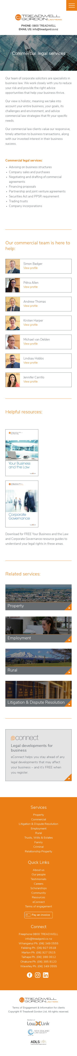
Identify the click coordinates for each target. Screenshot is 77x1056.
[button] (71, 5)
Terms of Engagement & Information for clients (38, 1008)
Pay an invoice (41, 915)
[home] (38, 17)
